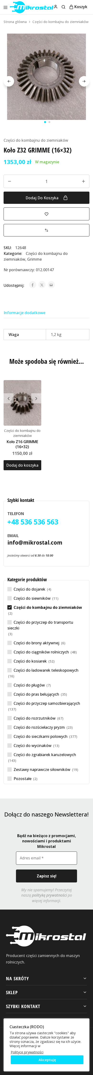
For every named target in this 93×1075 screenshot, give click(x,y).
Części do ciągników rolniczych (41, 652)
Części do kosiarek (30, 661)
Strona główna (15, 21)
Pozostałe (22, 778)
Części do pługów (29, 685)
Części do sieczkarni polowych (40, 736)
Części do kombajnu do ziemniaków (60, 21)
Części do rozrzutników (35, 718)
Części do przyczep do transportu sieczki (40, 625)
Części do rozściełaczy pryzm (39, 727)
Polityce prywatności (27, 1052)
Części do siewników (32, 598)
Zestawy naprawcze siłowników (42, 769)
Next (84, 81)
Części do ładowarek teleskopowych (46, 670)
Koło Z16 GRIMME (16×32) (22, 444)
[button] (46, 230)
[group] (22, 403)
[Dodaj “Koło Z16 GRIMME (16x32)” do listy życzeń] (38, 386)
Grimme (34, 259)
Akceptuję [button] (47, 1059)
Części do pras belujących (36, 694)
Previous (9, 81)
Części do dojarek (29, 589)
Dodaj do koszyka (42, 197)
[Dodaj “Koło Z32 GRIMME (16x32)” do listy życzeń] (46, 213)
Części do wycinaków (33, 745)
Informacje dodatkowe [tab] (24, 312)
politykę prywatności (49, 895)
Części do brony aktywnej (36, 643)
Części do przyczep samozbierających (47, 703)
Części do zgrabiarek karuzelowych (45, 754)
